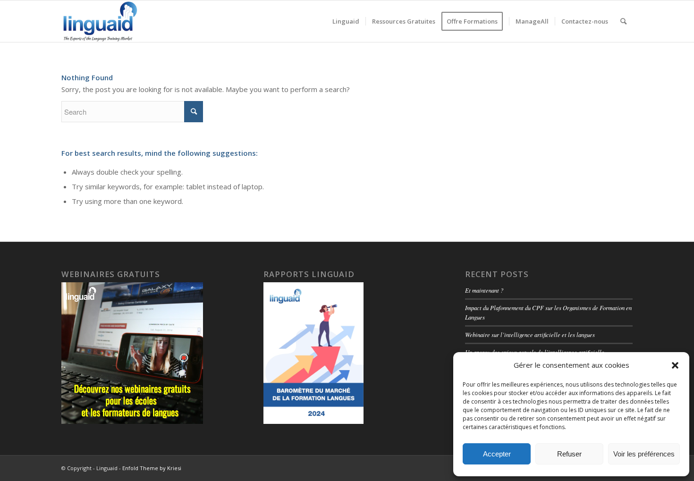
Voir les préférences (644, 454)
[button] (675, 365)
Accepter (497, 454)
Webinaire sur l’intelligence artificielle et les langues (530, 334)
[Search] (623, 21)
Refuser (569, 454)
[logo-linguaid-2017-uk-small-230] (100, 21)
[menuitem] (345, 21)
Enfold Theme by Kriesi (151, 468)
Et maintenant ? (484, 290)
